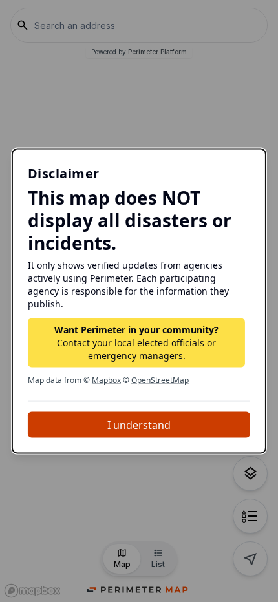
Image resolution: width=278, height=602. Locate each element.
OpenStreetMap (160, 379)
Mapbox (106, 379)
